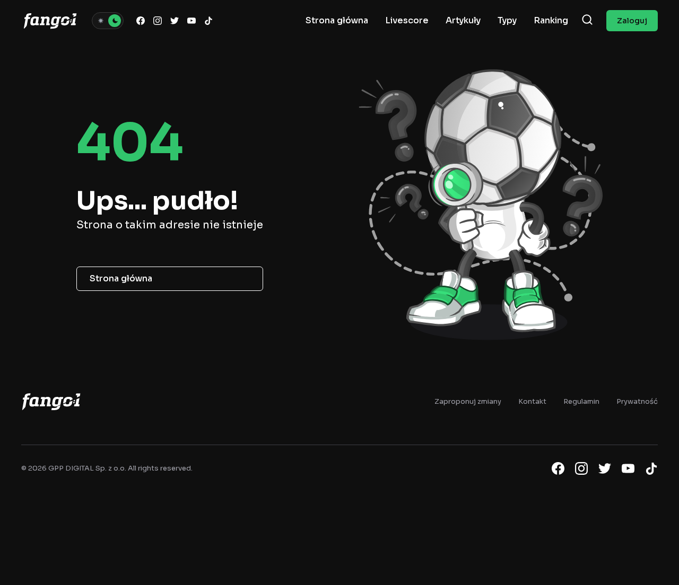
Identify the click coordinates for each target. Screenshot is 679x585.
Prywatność (637, 401)
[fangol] (51, 401)
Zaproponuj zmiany (467, 401)
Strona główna (121, 278)
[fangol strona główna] (50, 20)
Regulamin (581, 401)
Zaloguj (632, 20)
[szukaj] (587, 20)
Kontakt (532, 401)
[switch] (108, 20)
